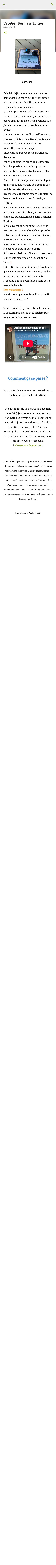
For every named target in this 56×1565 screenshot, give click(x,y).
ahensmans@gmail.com (29, 445)
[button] (5, 33)
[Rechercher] (52, 4)
